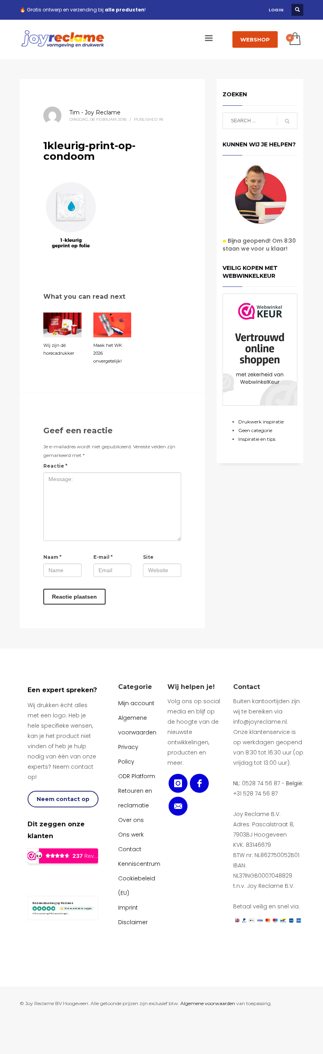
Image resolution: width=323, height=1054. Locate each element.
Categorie (135, 687)
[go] (287, 121)
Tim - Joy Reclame (95, 112)
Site (148, 557)
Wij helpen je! (191, 687)
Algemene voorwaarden (207, 1003)
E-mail (103, 557)
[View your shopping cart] (294, 39)
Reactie (55, 466)
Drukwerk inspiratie (261, 422)
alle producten (125, 9)
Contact (246, 687)
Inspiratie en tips (256, 439)
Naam (52, 557)
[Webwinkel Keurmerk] (260, 350)
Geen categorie (255, 430)
